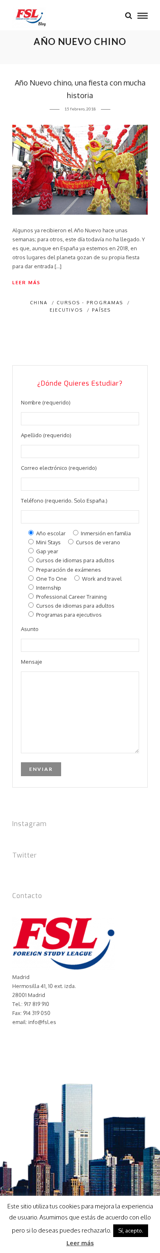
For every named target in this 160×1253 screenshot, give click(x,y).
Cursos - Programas (90, 302)
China (39, 302)
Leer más (26, 282)
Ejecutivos (66, 310)
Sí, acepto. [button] (130, 1230)
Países (101, 310)
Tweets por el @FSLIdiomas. (46, 871)
